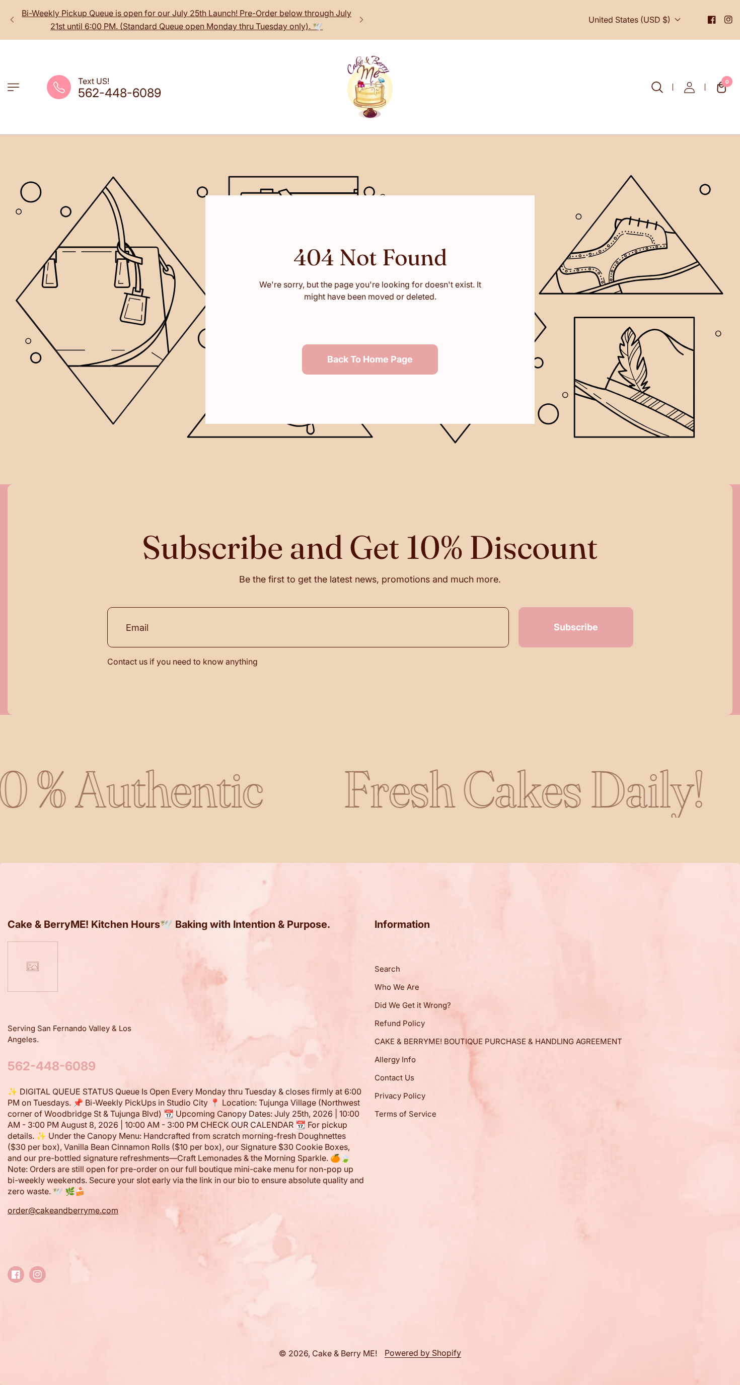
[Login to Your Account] (689, 87)
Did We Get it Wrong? (413, 1005)
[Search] (657, 87)
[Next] (361, 20)
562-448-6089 (119, 93)
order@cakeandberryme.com (63, 1210)
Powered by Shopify (423, 1353)
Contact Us (394, 1077)
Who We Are (397, 987)
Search (387, 969)
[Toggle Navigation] (13, 87)
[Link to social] (712, 20)
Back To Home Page (370, 359)
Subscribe (576, 627)
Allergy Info (395, 1059)
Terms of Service (405, 1114)
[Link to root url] (370, 87)
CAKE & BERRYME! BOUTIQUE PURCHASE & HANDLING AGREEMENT (498, 1041)
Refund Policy (400, 1023)
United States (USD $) (629, 20)
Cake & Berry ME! (344, 1353)
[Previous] (13, 20)
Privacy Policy (400, 1096)
